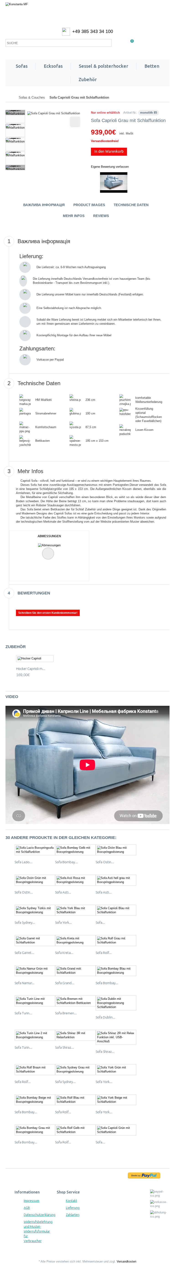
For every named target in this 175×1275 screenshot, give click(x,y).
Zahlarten (72, 1215)
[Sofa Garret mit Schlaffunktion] (35, 940)
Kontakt (71, 1201)
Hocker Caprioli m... (30, 669)
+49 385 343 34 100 (92, 31)
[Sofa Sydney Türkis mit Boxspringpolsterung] (35, 910)
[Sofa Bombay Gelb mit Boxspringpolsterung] (75, 849)
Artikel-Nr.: (130, 112)
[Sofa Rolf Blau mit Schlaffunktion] (75, 1099)
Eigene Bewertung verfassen (110, 166)
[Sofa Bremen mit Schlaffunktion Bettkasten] (75, 1001)
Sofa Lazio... (23, 862)
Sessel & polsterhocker (103, 66)
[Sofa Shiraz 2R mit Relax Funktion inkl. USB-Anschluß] (116, 1037)
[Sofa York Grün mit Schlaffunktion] (116, 1069)
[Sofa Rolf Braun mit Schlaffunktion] (35, 1069)
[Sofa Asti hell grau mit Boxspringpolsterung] (116, 880)
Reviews (101, 216)
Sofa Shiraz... (64, 1047)
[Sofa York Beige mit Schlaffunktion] (116, 1099)
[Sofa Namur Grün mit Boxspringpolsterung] (35, 970)
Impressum (31, 1201)
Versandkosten (126, 1261)
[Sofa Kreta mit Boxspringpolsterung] (75, 940)
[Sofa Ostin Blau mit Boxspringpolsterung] (116, 849)
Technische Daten (131, 205)
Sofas (22, 66)
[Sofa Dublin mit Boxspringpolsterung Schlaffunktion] (116, 1003)
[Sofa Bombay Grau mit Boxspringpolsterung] (35, 1130)
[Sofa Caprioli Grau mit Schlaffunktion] (15, 116)
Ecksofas (53, 66)
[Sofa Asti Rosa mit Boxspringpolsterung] (75, 880)
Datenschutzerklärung (39, 1215)
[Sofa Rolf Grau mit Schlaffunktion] (116, 940)
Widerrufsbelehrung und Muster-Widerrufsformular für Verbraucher (38, 1231)
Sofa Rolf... (104, 953)
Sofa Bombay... (66, 862)
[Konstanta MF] (87, 13)
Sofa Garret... (24, 953)
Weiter (15, 167)
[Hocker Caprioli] (35, 658)
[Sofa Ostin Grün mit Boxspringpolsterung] (35, 880)
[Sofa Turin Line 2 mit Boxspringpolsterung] (35, 1035)
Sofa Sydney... (25, 922)
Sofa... (100, 922)
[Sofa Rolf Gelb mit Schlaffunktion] (75, 1130)
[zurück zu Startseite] (10, 97)
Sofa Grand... (64, 983)
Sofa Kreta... (64, 953)
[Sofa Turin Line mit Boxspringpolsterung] (35, 1001)
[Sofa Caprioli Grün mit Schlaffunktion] (116, 1130)
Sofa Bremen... (66, 1013)
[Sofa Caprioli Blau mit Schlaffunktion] (116, 910)
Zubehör (88, 79)
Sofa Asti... (63, 892)
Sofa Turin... (23, 1013)
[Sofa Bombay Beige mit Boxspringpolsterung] (35, 1099)
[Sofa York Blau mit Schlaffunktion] (75, 910)
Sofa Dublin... (105, 1017)
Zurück (15, 112)
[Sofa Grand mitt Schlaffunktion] (75, 970)
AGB (27, 1208)
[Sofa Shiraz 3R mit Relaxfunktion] (75, 1035)
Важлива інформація (44, 205)
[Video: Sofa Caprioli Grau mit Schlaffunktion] (113, 182)
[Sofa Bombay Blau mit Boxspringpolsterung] (116, 970)
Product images (89, 205)
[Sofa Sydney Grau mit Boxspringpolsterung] (75, 1069)
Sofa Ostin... (105, 862)
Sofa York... (63, 922)
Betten (151, 66)
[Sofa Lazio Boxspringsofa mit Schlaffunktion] (35, 849)
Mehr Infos (74, 216)
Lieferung (73, 1208)
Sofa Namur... (24, 983)
